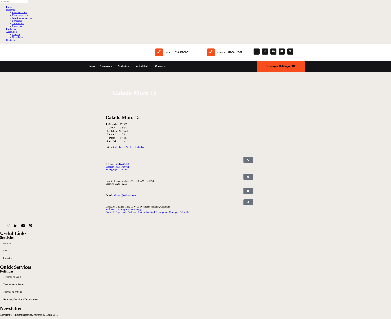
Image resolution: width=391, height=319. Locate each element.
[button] (248, 160)
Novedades (17, 37)
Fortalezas (17, 20)
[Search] (30, 2)
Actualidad (11, 31)
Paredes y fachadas (134, 147)
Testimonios (18, 23)
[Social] (257, 51)
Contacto (10, 40)
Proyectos (17, 26)
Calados (120, 147)
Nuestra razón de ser (22, 18)
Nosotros (10, 9)
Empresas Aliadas (20, 15)
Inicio (9, 7)
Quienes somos (19, 12)
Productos (11, 29)
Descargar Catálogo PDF (281, 66)
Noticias (16, 34)
